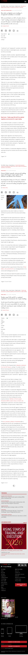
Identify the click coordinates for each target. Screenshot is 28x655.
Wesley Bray (5, 187)
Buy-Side (2, 495)
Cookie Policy (18, 579)
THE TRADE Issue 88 (4, 618)
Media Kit (17, 575)
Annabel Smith (5, 26)
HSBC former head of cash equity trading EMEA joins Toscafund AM (13, 497)
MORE (24, 522)
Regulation (3, 575)
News (2, 571)
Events (2, 585)
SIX (5, 156)
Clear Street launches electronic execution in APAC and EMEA (14, 516)
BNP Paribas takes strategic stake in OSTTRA (12, 507)
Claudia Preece (5, 310)
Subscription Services (19, 574)
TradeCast (3, 590)
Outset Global (8, 281)
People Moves (3, 170)
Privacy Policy (18, 580)
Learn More (3, 648)
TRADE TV (3, 588)
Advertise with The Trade (21, 585)
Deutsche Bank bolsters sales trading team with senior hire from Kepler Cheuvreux (13, 502)
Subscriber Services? (8, 644)
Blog (2, 587)
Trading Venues (9, 10)
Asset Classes (4, 582)
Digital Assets (3, 10)
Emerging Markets (4, 514)
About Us (17, 571)
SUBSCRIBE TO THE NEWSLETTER (14, 646)
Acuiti (6, 482)
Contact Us (17, 572)
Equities (5, 495)
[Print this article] (17, 31)
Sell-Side (3, 574)
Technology (10, 514)
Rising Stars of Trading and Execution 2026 (11, 550)
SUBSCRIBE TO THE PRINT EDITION (14, 641)
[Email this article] (14, 30)
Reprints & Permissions (20, 577)
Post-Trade (3, 580)
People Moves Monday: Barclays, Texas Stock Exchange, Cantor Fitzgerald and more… (12, 511)
